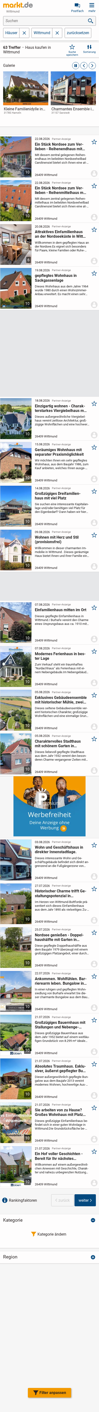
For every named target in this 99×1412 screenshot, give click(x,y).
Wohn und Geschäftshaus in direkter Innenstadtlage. (59, 849)
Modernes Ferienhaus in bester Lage (60, 656)
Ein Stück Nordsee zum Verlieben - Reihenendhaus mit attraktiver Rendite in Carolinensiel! (59, 146)
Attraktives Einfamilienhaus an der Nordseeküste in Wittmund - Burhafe (59, 234)
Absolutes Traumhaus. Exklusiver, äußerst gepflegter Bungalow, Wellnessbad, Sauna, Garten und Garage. (61, 1068)
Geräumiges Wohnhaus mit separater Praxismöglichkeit (59, 452)
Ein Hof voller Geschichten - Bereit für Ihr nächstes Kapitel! (59, 1156)
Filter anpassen (52, 1392)
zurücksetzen (78, 33)
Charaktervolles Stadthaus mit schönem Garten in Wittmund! (58, 743)
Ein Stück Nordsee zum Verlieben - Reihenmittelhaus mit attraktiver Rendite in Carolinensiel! (60, 190)
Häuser (11, 33)
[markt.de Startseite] (18, 5)
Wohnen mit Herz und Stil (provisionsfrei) (57, 539)
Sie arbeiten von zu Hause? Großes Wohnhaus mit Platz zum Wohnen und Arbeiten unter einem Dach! (59, 1112)
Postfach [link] (77, 11)
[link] (25, 97)
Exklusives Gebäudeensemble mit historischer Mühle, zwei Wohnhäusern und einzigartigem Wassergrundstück (61, 699)
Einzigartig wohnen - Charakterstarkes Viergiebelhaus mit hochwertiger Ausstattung (60, 408)
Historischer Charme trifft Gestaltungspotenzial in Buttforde (60, 893)
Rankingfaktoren (23, 1200)
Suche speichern (72, 53)
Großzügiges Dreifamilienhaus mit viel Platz (57, 495)
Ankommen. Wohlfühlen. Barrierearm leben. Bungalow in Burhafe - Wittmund (61, 981)
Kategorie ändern (51, 1234)
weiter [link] (84, 1200)
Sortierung (89, 52)
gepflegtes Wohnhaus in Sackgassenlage (56, 277)
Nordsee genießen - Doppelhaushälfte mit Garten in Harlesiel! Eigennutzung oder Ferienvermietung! (60, 937)
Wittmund (42, 33)
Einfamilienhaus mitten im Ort (60, 610)
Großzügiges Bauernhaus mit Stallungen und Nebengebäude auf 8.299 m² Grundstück (60, 1024)
